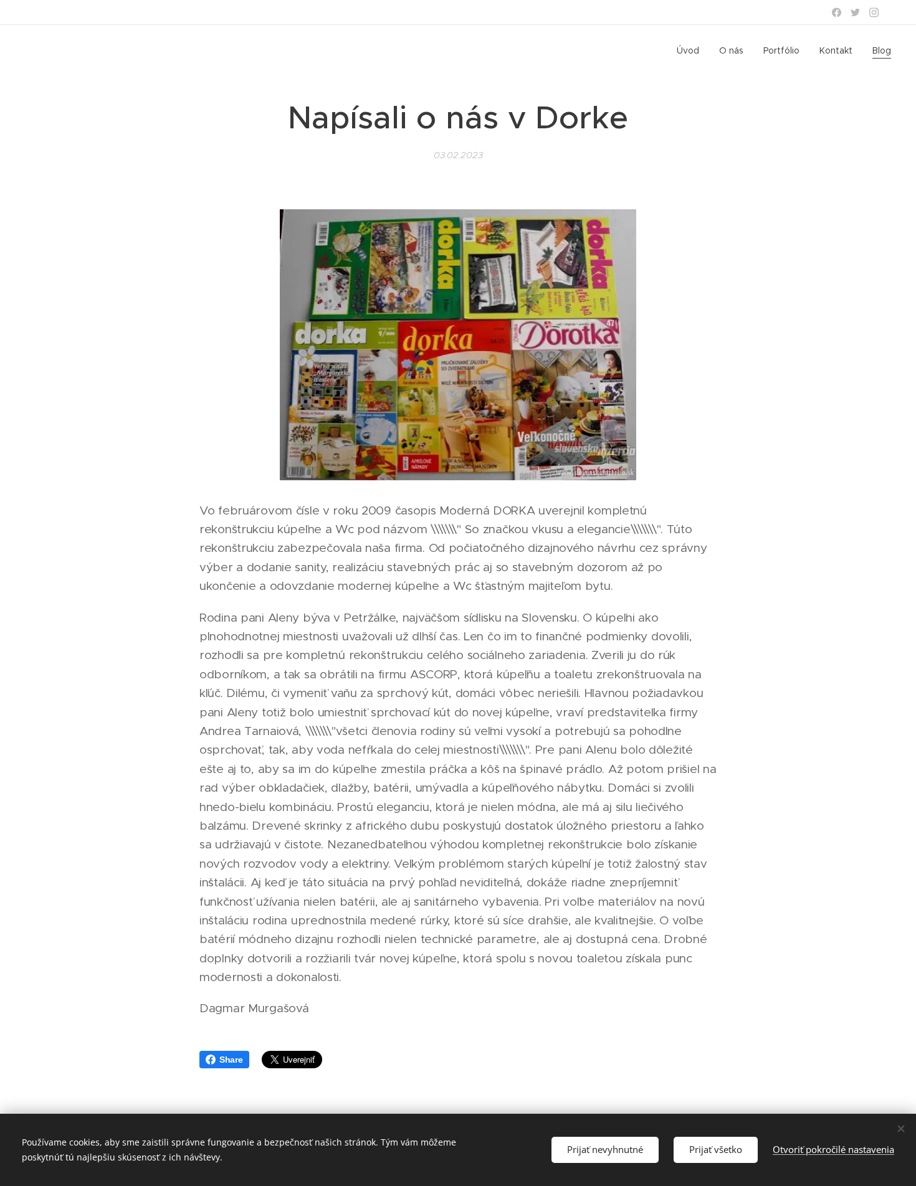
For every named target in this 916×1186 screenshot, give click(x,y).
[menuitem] (691, 50)
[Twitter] (855, 12)
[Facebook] (836, 12)
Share (231, 1060)
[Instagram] (874, 12)
